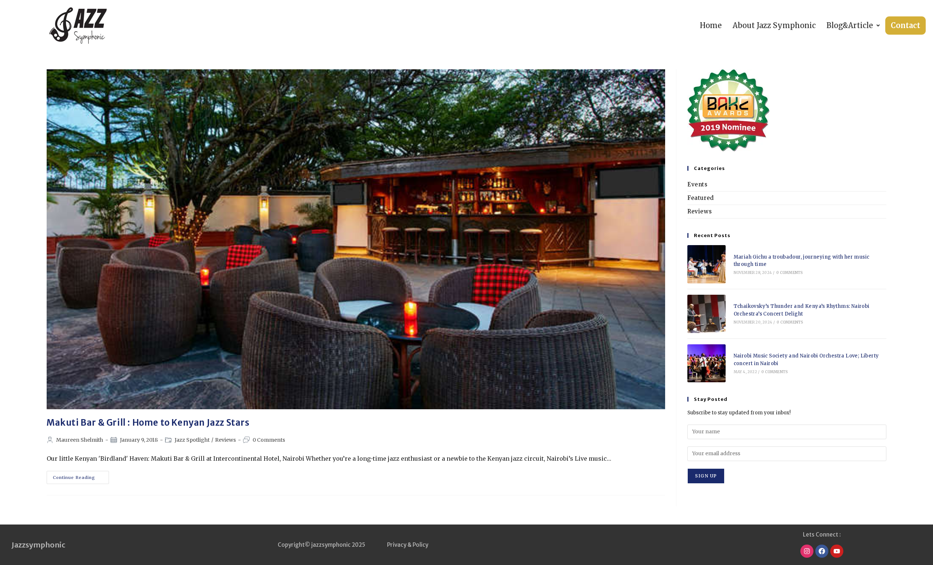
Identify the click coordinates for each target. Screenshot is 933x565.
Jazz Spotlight (192, 440)
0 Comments (269, 440)
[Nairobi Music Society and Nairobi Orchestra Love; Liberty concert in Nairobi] (706, 363)
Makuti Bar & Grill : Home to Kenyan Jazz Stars (148, 422)
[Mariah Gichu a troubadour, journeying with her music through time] (706, 264)
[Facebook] (821, 551)
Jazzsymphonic (38, 544)
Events (697, 184)
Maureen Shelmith (79, 440)
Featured (700, 197)
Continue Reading (81, 475)
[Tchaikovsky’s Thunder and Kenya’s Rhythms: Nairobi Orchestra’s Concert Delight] (706, 314)
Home (711, 25)
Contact (905, 25)
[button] (853, 25)
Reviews (225, 440)
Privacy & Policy (407, 544)
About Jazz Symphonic (774, 25)
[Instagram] (806, 551)
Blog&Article (850, 25)
